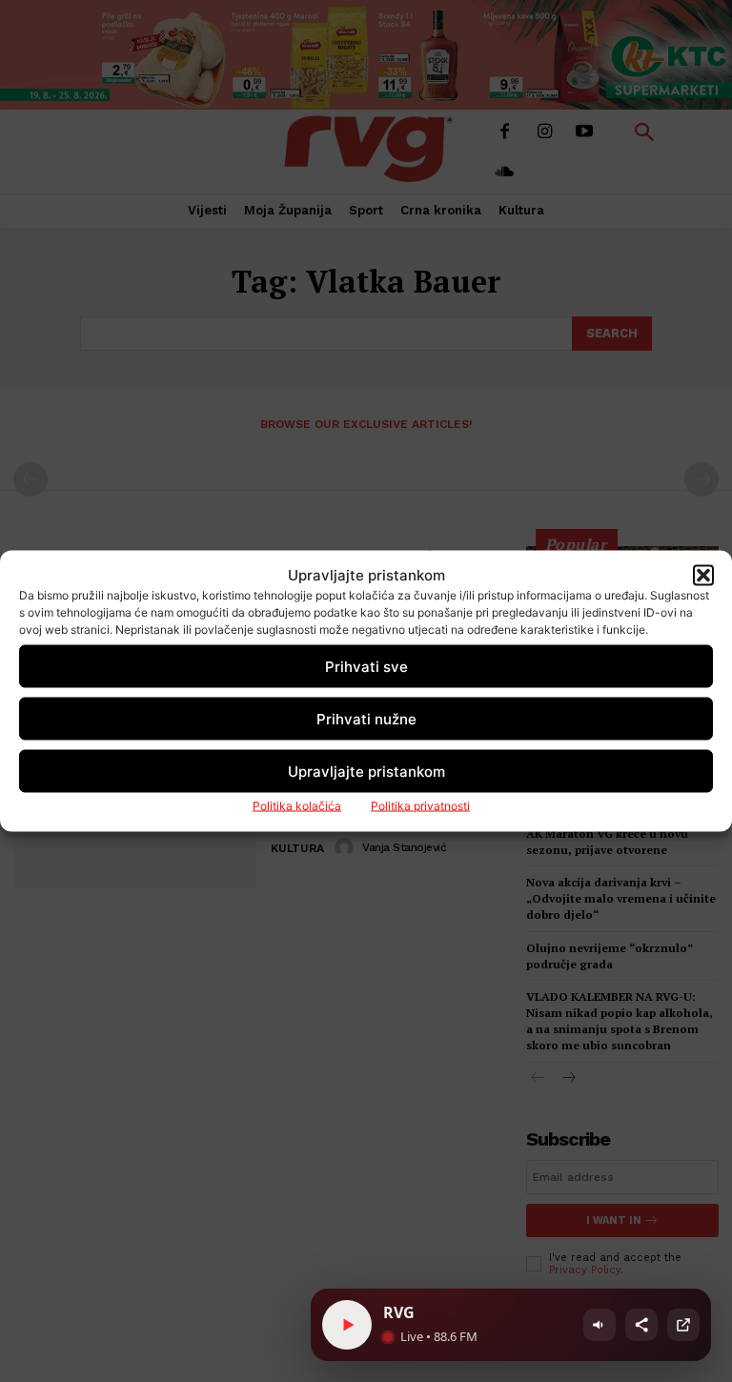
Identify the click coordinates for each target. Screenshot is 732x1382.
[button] (703, 574)
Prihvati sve (366, 666)
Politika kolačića (297, 806)
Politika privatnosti (420, 806)
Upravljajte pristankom (366, 771)
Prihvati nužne (366, 718)
